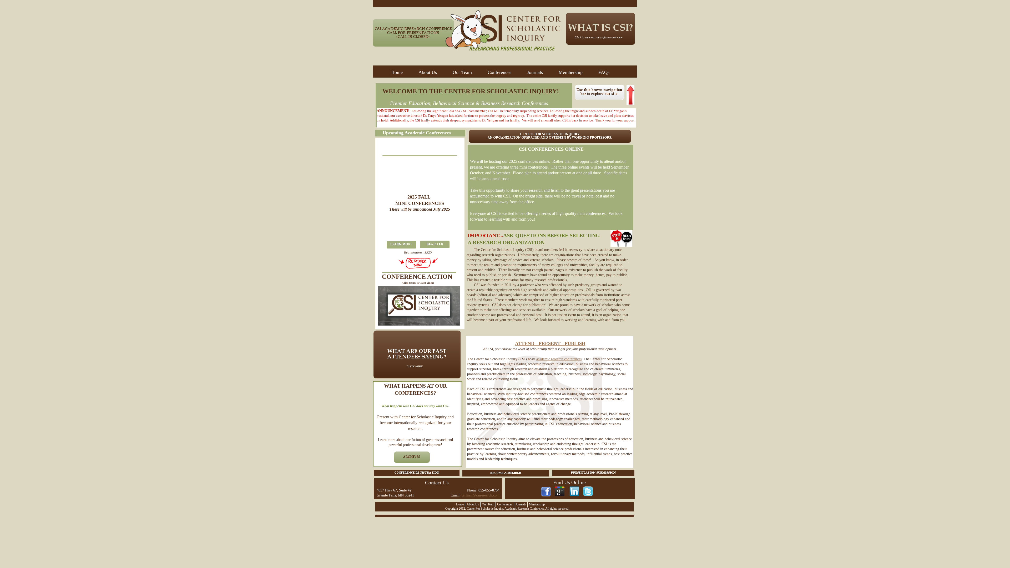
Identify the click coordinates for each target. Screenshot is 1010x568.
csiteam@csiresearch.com (480, 495)
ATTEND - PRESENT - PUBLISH (550, 343)
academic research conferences (559, 359)
